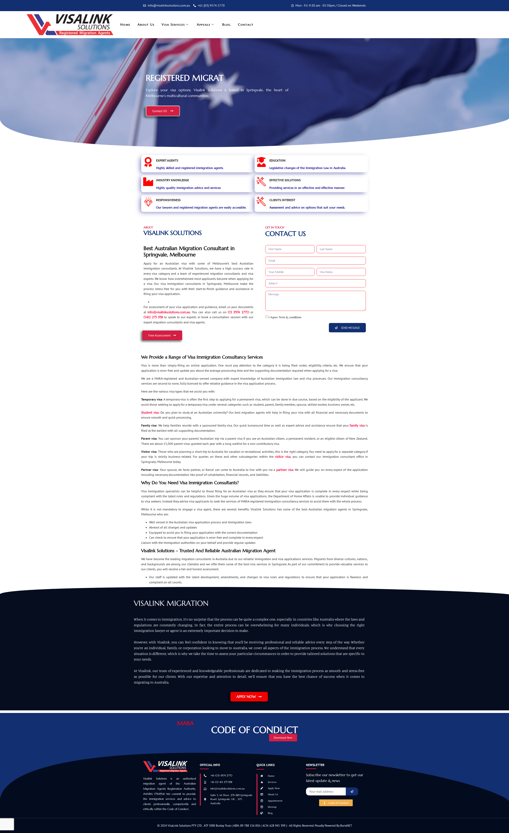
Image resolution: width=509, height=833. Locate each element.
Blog (226, 24)
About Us (146, 24)
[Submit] (352, 791)
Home (125, 24)
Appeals (203, 24)
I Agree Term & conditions (285, 317)
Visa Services (173, 24)
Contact (246, 24)
